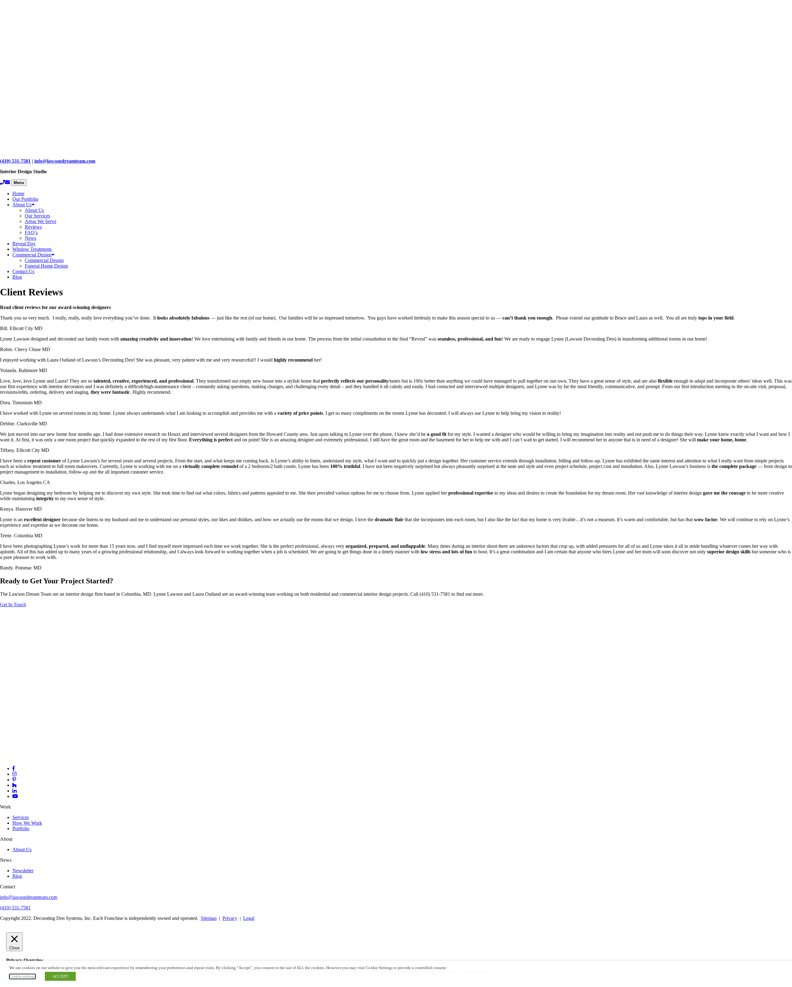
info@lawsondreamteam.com (64, 161)
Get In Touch (13, 604)
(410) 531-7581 (15, 161)
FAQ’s (31, 232)
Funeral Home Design (46, 265)
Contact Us (23, 271)
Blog (17, 277)
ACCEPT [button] (60, 976)
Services (20, 817)
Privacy (229, 918)
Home (18, 193)
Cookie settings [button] (22, 976)
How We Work (27, 823)
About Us (22, 204)
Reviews (33, 227)
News (30, 238)
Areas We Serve (40, 221)
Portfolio (20, 828)
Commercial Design (31, 254)
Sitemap (209, 918)
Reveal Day (24, 243)
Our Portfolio (25, 199)
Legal (248, 918)
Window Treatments (32, 249)
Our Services (37, 215)
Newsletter (22, 870)
